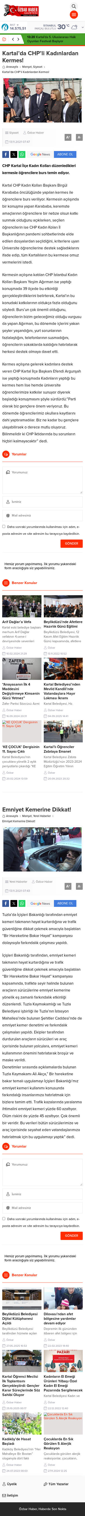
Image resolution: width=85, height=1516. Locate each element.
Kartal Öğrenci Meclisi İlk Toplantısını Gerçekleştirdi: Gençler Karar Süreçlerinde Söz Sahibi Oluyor (21, 1385)
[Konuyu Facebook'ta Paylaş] (5, 154)
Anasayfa (12, 67)
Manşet (27, 67)
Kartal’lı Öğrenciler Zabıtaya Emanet (59, 749)
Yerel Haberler (42, 816)
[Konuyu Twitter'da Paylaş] (13, 154)
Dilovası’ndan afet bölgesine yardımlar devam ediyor (60, 1319)
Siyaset (37, 67)
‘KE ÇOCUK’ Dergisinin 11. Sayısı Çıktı (20, 749)
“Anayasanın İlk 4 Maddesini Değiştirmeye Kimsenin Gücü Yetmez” (21, 691)
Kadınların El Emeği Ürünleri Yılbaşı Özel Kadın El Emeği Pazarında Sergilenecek (63, 1383)
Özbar (51, 647)
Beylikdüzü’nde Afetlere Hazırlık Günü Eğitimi (63, 624)
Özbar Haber (35, 133)
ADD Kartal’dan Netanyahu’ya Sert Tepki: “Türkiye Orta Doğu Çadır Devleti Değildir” (52, 41)
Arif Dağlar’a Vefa (16, 622)
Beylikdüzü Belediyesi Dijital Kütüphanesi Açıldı (20, 1319)
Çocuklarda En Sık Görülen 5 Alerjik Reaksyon (58, 1444)
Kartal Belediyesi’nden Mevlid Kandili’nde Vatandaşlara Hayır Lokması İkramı (62, 691)
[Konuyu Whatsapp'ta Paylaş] (22, 154)
